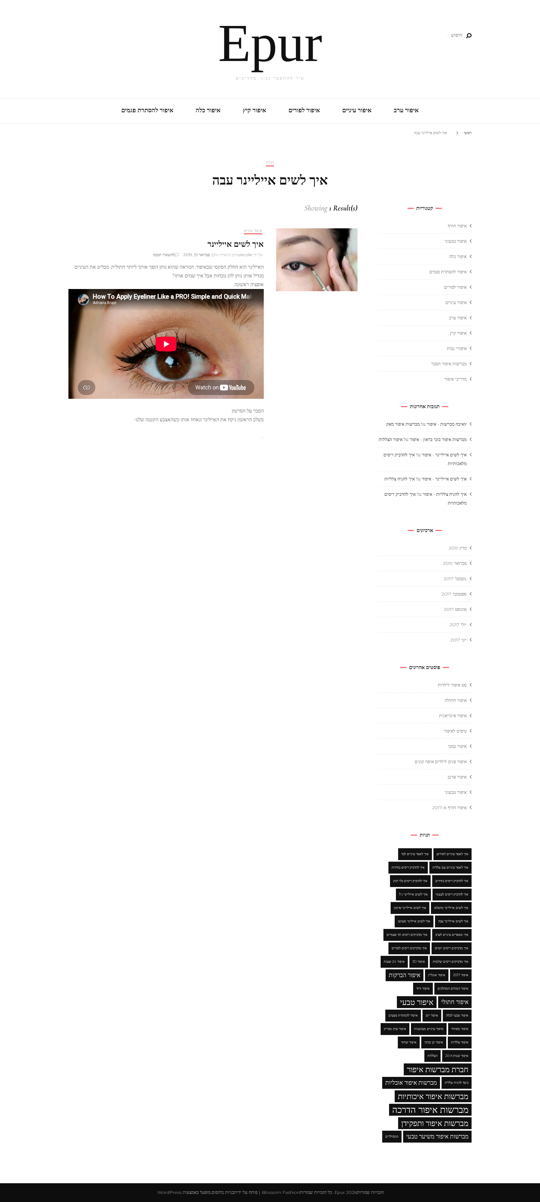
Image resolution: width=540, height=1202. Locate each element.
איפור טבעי (416, 1002)
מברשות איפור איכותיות (433, 1096)
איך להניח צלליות (399, 479)
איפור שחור (409, 1042)
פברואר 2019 (455, 563)
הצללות (433, 1056)
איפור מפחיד (459, 1029)
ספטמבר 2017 (454, 594)
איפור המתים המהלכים (453, 988)
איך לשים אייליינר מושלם (451, 908)
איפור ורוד (423, 988)
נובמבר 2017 (455, 578)
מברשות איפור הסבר (449, 364)
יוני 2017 (458, 640)
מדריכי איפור (455, 379)
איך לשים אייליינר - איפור (444, 455)
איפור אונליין (436, 975)
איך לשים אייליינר (236, 244)
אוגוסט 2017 (455, 609)
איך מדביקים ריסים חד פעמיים (407, 935)
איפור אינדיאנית (453, 715)
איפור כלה (208, 110)
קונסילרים (391, 1136)
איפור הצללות (390, 439)
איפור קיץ (254, 110)
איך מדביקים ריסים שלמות (450, 962)
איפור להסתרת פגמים (147, 110)
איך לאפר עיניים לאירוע (452, 854)
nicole (246, 254)
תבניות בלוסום (224, 1192)
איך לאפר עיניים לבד (415, 854)
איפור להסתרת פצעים (403, 1015)
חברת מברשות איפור (437, 1069)
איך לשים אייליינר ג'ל (413, 894)
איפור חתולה (456, 700)
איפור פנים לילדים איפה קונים (441, 761)
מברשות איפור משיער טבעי (437, 1136)
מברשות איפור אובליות (411, 1082)
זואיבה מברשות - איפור (447, 424)
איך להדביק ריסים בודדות (408, 867)
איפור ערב (406, 110)
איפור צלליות (459, 1042)
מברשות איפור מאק (403, 424)
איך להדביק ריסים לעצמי (452, 894)
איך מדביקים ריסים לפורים (409, 948)
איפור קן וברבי (433, 1042)
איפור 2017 (460, 975)
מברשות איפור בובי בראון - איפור (438, 439)
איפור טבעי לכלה (457, 1015)
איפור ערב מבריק (395, 1029)
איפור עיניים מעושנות (428, 1029)
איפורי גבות (457, 348)
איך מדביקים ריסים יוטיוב (451, 948)
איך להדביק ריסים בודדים (451, 881)
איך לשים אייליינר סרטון (410, 908)
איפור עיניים (357, 110)
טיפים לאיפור (455, 731)
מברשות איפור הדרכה (430, 1109)
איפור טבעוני (456, 241)
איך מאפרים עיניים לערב (451, 935)
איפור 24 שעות (394, 962)
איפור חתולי (454, 1002)
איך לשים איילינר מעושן (414, 921)
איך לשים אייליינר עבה (453, 921)
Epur (270, 43)
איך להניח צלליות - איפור (445, 494)
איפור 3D (418, 962)
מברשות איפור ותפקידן (434, 1123)
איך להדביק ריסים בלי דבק (410, 881)
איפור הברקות (404, 975)
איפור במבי (457, 746)
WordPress (170, 1192)
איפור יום (432, 1015)
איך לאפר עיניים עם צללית (450, 867)
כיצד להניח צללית (456, 1083)
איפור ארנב (457, 777)
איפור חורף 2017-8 (449, 807)
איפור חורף (457, 226)
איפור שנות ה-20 (456, 1056)
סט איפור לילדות (452, 685)
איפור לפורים (304, 110)
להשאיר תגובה (164, 254)
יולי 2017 (458, 624)
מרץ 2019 (458, 548)
